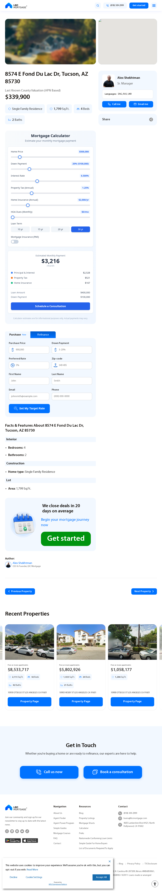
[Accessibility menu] (155, 884)
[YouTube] (22, 831)
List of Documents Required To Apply (96, 848)
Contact (57, 843)
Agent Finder (59, 818)
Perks (81, 833)
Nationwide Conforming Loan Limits (95, 838)
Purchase (17, 334)
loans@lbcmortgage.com (135, 818)
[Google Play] (13, 840)
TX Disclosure (151, 864)
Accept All (101, 877)
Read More (32, 869)
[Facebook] (17, 831)
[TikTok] (27, 831)
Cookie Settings (34, 877)
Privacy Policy (133, 864)
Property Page (32, 701)
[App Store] (30, 840)
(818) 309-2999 (130, 813)
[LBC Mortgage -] (16, 6)
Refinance (43, 334)
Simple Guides (60, 828)
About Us (57, 813)
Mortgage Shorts (87, 823)
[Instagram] (7, 831)
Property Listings (87, 818)
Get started (139, 5)
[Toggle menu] (154, 6)
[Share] (151, 120)
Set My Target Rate (32, 408)
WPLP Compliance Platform (58, 884)
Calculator (83, 828)
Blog (81, 813)
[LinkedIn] (12, 831)
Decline (13, 877)
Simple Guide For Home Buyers (93, 843)
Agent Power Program (63, 823)
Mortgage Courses (61, 833)
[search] (98, 6)
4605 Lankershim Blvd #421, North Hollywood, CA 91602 (139, 824)
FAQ (55, 838)
